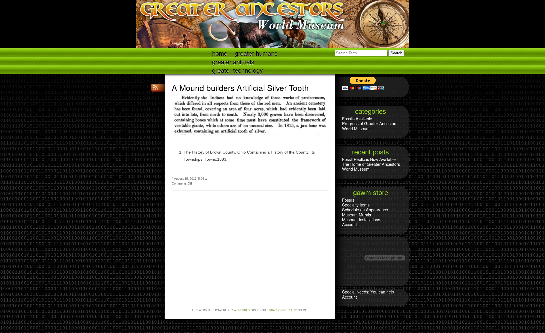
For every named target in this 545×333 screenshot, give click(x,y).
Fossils (348, 200)
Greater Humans (256, 53)
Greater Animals (233, 61)
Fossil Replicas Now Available (369, 159)
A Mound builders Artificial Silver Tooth (240, 87)
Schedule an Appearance (365, 209)
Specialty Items (356, 205)
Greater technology (237, 70)
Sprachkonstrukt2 (282, 310)
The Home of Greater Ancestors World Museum (371, 166)
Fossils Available (357, 118)
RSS (156, 88)
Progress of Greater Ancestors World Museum (369, 125)
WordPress (242, 310)
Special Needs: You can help (368, 292)
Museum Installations (361, 219)
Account (349, 224)
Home (219, 53)
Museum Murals (356, 215)
